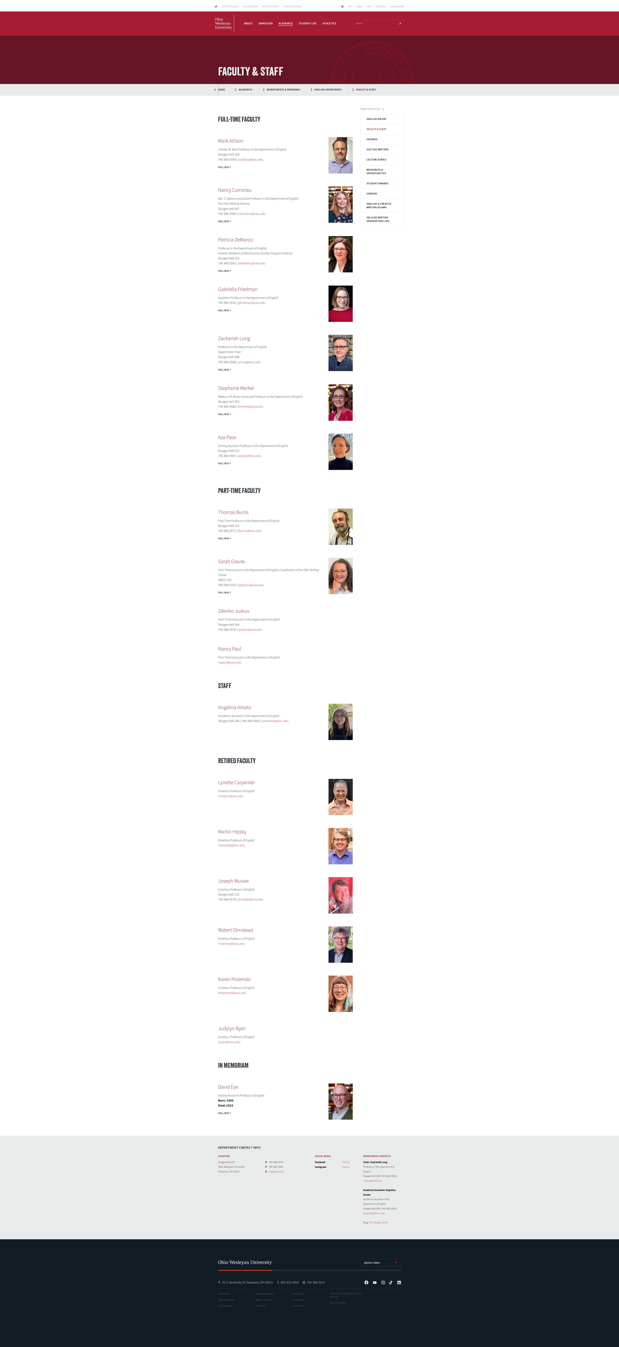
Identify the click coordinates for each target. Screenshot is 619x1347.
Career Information (226, 1300)
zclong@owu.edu (249, 362)
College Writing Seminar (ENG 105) (378, 219)
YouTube (375, 1282)
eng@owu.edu (276, 1171)
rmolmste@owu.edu (231, 943)
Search (400, 24)
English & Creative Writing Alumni (379, 205)
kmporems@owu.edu (232, 993)
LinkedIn (399, 1282)
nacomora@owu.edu (252, 214)
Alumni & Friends (270, 6)
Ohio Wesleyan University (224, 27)
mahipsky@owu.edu (231, 845)
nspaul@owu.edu (229, 662)
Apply (359, 6)
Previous (215, 89)
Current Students (230, 6)
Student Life (308, 23)
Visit (350, 6)
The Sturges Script (378, 1222)
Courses (372, 139)
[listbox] (381, 1263)
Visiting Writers (378, 149)
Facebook (366, 1282)
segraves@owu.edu (251, 585)
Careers (372, 193)
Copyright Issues (225, 1305)
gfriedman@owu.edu (252, 303)
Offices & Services (263, 1300)
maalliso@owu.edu (250, 159)
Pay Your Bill (298, 1294)
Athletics (329, 23)
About (248, 23)
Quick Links (372, 1263)
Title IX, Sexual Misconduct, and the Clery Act (345, 1295)
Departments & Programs (283, 89)
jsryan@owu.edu (229, 1042)
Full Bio (223, 167)
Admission (266, 23)
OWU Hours (260, 1305)
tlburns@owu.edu (249, 531)
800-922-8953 (290, 1282)
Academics (286, 23)
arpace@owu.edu (249, 456)
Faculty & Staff (250, 6)
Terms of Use (298, 1305)
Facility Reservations (264, 1294)
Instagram (383, 1282)
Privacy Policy (299, 1300)
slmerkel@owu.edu (250, 406)
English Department (328, 89)
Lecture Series (376, 159)
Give (369, 6)
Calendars (381, 6)
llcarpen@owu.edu (230, 796)
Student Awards (377, 183)
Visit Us (345, 1162)
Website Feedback (338, 1302)
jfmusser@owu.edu (250, 899)
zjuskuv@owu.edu (250, 629)
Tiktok (391, 1282)
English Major (376, 119)
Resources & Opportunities (376, 171)
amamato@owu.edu (275, 721)
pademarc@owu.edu (251, 263)
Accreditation (224, 1294)
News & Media (397, 6)
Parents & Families (292, 6)
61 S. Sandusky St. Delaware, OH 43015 (247, 1282)
